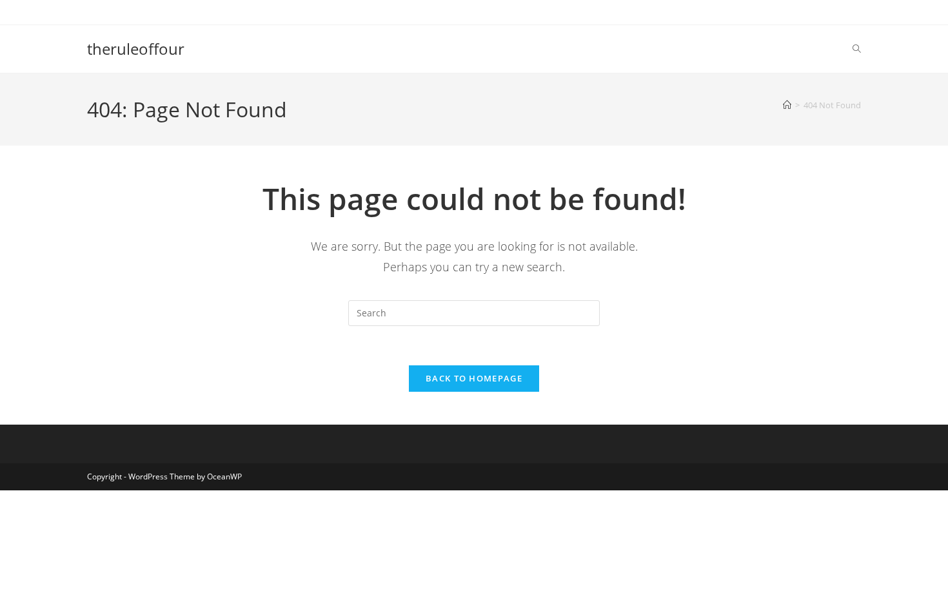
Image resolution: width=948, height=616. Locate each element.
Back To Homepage (474, 378)
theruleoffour (135, 48)
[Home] (787, 105)
